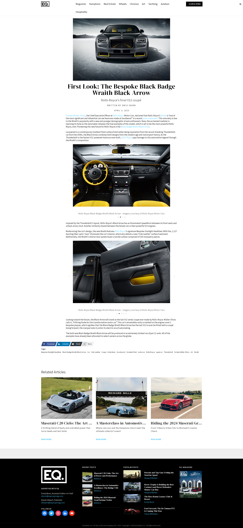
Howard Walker (150, 478)
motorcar (141, 352)
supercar (159, 352)
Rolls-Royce (118, 115)
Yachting (153, 4)
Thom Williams (151, 514)
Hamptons (94, 4)
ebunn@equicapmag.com (52, 496)
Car (88, 352)
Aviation (165, 4)
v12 (191, 352)
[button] (68, 179)
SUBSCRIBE (195, 4)
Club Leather (95, 352)
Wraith (164, 115)
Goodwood (121, 352)
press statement (150, 118)
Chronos (134, 4)
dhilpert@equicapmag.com (53, 502)
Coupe (104, 352)
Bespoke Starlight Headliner (51, 352)
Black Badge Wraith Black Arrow (135, 126)
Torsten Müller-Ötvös (75, 115)
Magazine (81, 4)
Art (143, 4)
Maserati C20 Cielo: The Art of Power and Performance (106, 474)
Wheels (123, 4)
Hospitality (81, 12)
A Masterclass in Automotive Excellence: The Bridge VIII (106, 486)
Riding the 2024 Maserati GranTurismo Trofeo (105, 498)
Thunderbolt (168, 352)
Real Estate (110, 4)
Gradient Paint (131, 352)
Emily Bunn (111, 352)
